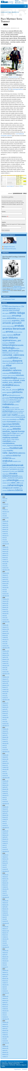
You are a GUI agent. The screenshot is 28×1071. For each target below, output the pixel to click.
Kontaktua (24, 1069)
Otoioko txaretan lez (13, 77)
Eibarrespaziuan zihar (8, 279)
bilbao (24, 193)
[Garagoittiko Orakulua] (9, 240)
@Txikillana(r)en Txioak (8, 299)
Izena (3, 206)
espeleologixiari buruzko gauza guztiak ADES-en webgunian (13, 287)
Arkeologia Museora (18, 89)
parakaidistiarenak (17, 193)
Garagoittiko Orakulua (10, 12)
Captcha (4, 222)
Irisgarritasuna (17, 1069)
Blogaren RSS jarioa (9, 246)
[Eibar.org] (7, 2)
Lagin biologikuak (10, 186)
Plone (23, 1065)
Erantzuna (4, 216)
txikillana (21, 186)
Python (3, 1066)
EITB (9, 89)
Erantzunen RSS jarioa (10, 248)
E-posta (3, 211)
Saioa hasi (24, 0)
